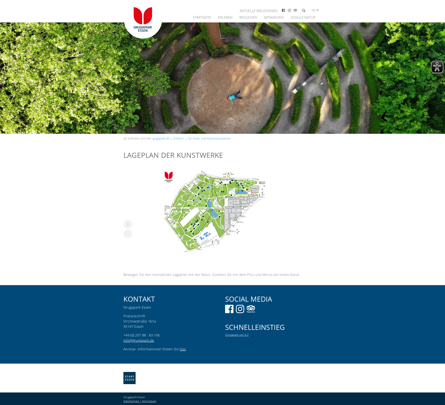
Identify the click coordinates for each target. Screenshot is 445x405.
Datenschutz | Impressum (139, 401)
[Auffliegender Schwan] (219, 216)
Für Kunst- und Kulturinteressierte (209, 138)
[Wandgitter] (195, 224)
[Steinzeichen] (208, 222)
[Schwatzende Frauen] (198, 188)
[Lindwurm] (242, 185)
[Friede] (243, 187)
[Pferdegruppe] (238, 185)
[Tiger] (242, 191)
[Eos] (200, 199)
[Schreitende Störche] (196, 222)
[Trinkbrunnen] (220, 183)
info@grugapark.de (138, 340)
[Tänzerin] (225, 184)
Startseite (202, 17)
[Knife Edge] (237, 183)
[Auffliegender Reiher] (197, 220)
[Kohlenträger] (198, 187)
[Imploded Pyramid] (199, 194)
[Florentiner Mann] (230, 183)
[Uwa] (236, 180)
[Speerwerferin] (195, 195)
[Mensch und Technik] (231, 195)
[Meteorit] (191, 224)
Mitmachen (274, 17)
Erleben (225, 17)
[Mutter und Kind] (241, 184)
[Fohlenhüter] (219, 211)
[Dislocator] (191, 231)
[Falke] (203, 216)
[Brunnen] (193, 200)
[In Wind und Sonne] (232, 180)
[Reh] (189, 205)
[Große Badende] (208, 187)
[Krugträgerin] (202, 187)
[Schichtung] (193, 234)
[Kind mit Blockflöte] (193, 226)
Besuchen (248, 17)
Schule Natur (303, 17)
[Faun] (204, 190)
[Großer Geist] (221, 191)
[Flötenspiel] (206, 206)
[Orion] (223, 191)
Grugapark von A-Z (237, 335)
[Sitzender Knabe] (198, 224)
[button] (317, 10)
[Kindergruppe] (186, 230)
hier (183, 349)
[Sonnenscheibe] (202, 220)
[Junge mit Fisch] (202, 191)
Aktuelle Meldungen (259, 10)
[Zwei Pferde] (194, 228)
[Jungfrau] (221, 182)
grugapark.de (161, 138)
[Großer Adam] (230, 182)
